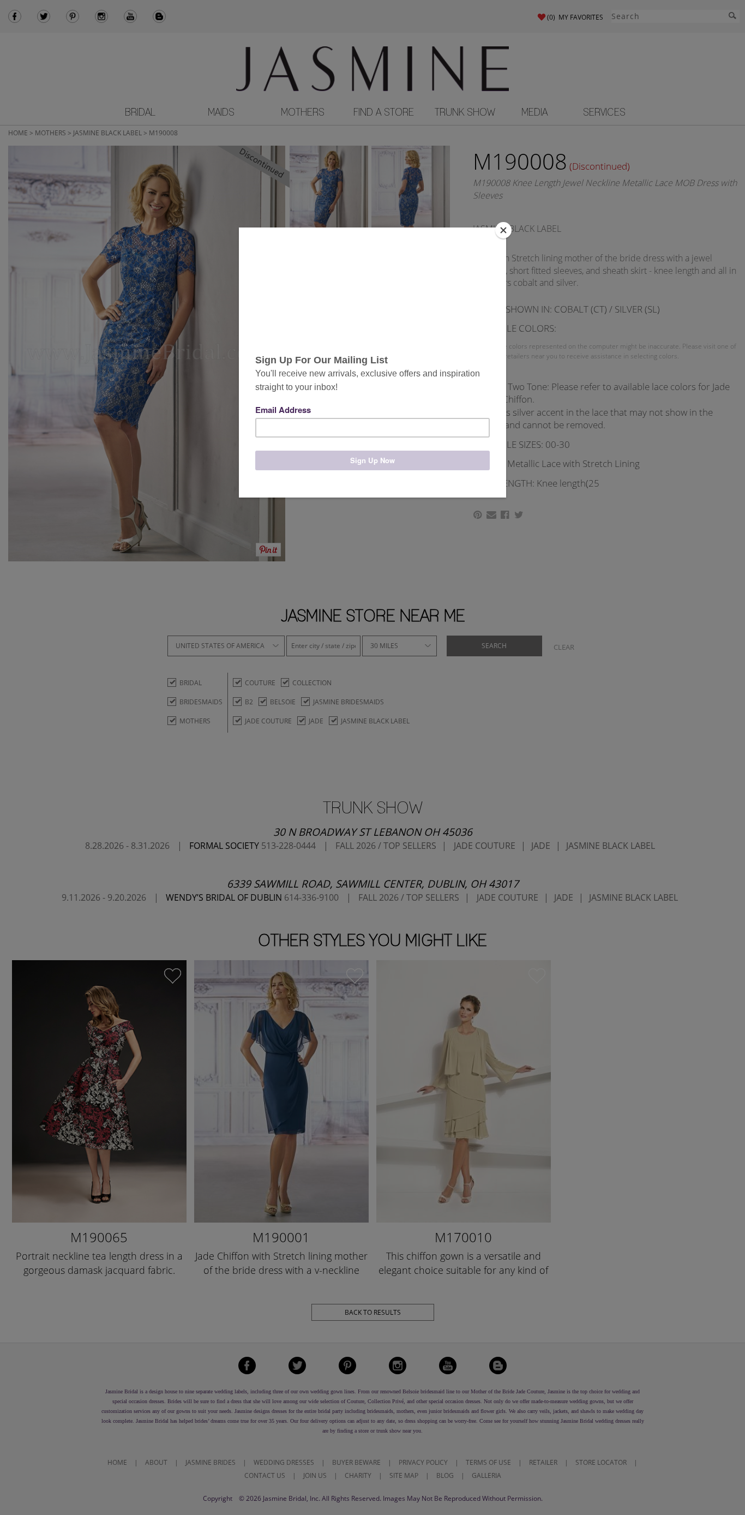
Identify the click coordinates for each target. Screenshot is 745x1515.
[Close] (503, 230)
